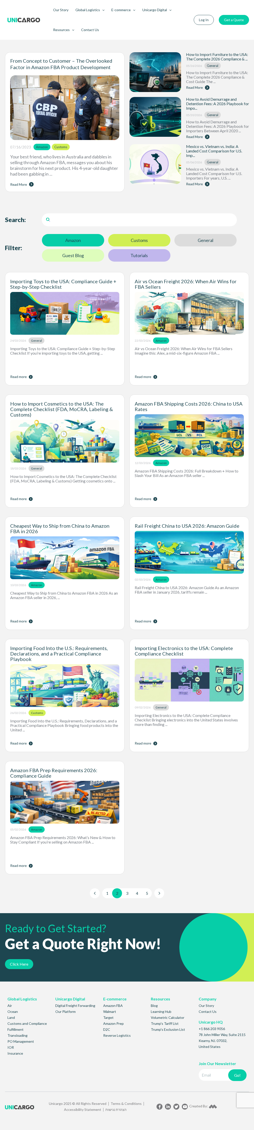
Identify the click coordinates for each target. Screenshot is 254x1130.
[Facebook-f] (159, 1107)
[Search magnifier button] (48, 219)
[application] (102, 10)
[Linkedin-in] (168, 1107)
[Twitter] (176, 1107)
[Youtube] (185, 1107)
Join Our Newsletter (217, 1063)
